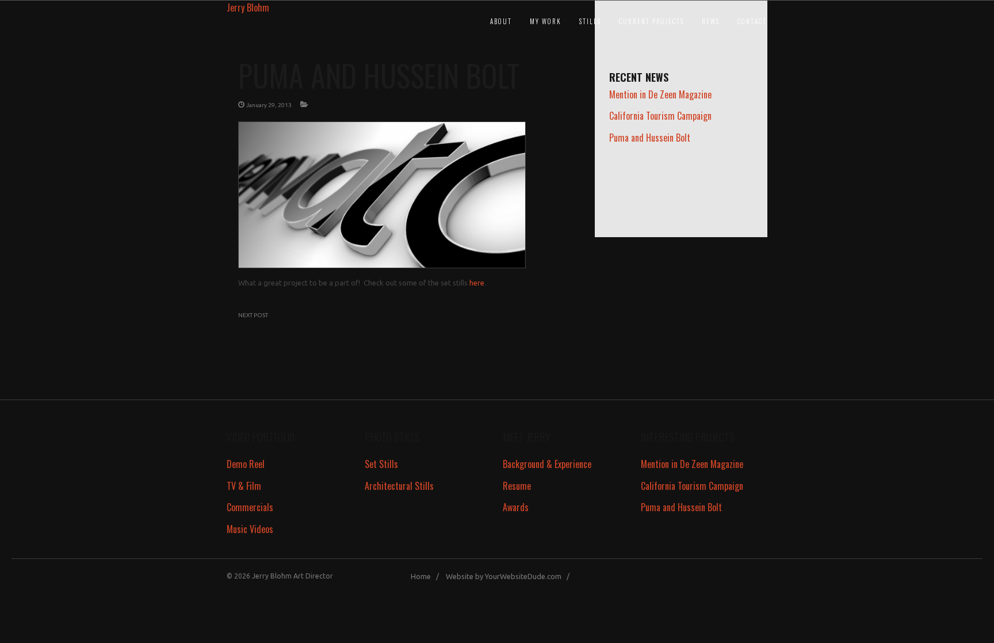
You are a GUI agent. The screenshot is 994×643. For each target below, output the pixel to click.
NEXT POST (253, 315)
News (711, 21)
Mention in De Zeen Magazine (660, 94)
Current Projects (651, 21)
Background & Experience (547, 464)
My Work (545, 21)
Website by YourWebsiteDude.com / (510, 576)
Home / (427, 576)
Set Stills (381, 464)
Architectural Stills (399, 486)
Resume (517, 486)
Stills (590, 21)
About (501, 21)
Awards (516, 507)
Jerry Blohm (248, 7)
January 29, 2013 (269, 105)
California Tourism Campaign (660, 116)
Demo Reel (246, 464)
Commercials (250, 507)
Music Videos (250, 529)
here (476, 283)
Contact (752, 21)
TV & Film (244, 486)
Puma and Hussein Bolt (649, 137)
